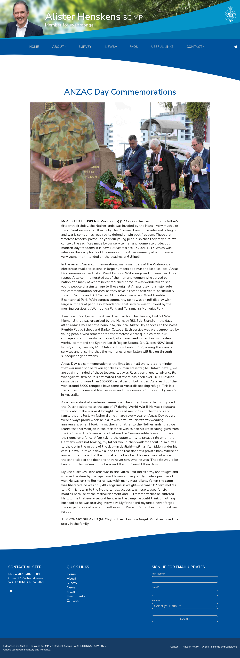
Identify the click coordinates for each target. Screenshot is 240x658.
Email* (155, 587)
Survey (85, 47)
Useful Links (162, 47)
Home (34, 47)
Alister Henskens (94, 19)
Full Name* (158, 574)
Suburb (156, 600)
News (110, 47)
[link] (236, 46)
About (58, 47)
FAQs (133, 47)
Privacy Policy (191, 647)
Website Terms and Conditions (219, 647)
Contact (194, 47)
